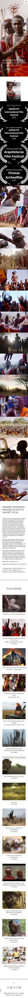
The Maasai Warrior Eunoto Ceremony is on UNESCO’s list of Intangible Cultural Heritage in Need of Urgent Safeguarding (13, 570)
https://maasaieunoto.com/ (12, 561)
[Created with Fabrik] (0, 990)
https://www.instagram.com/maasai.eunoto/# (16, 564)
